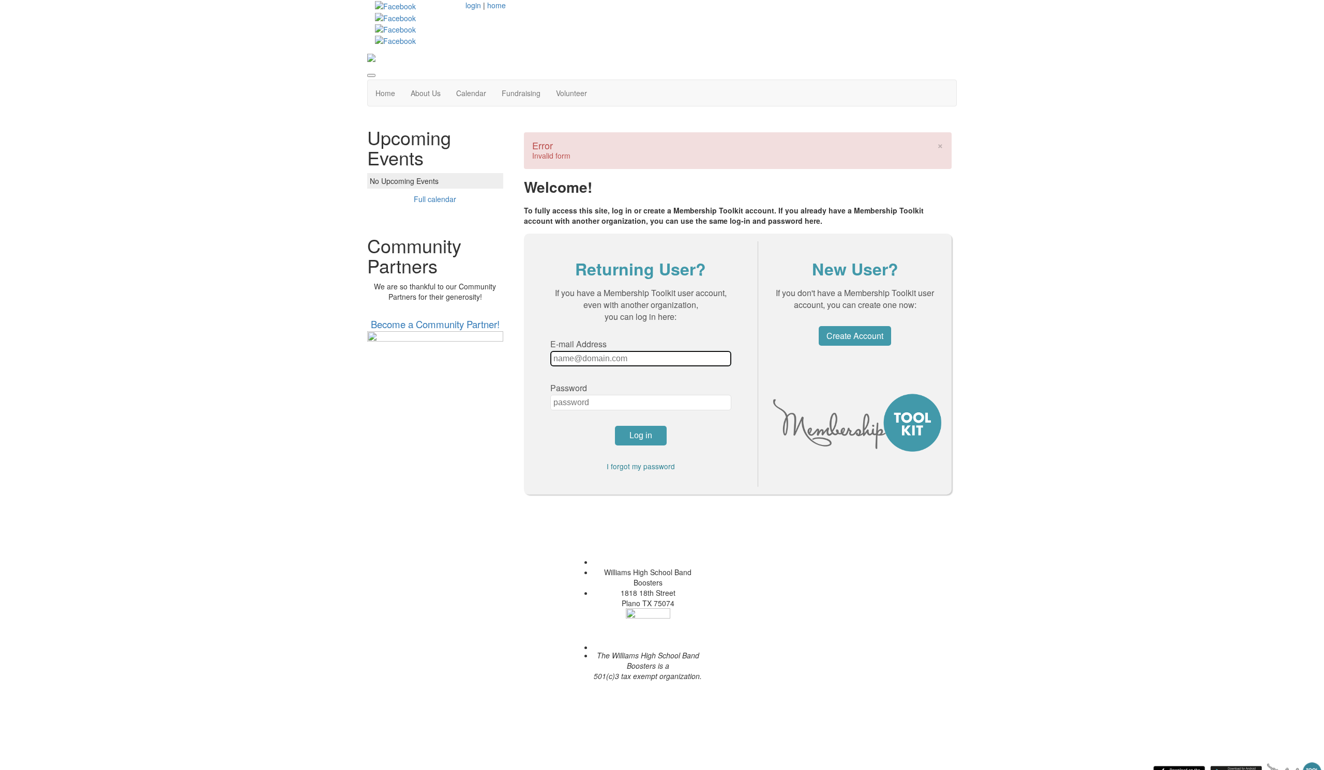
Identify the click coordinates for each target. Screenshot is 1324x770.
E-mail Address (578, 344)
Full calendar (435, 199)
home (496, 5)
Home (385, 93)
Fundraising (521, 93)
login (473, 5)
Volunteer (571, 93)
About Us (426, 93)
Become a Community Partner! (435, 324)
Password (568, 388)
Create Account (854, 336)
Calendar (471, 93)
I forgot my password (641, 466)
